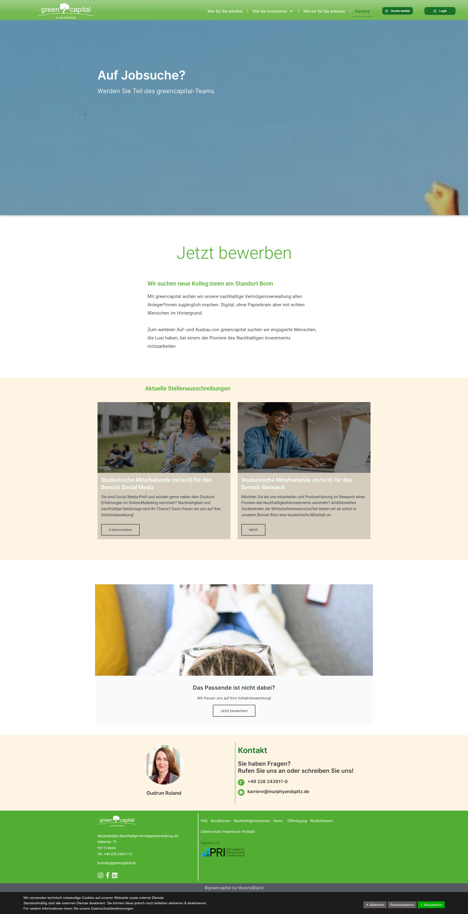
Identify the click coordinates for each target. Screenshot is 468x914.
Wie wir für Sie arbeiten (324, 11)
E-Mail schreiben (120, 530)
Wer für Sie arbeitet (225, 11)
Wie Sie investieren (270, 11)
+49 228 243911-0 (267, 781)
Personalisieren (402, 905)
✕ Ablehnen (375, 905)
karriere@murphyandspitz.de (278, 791)
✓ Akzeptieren (431, 905)
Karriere (362, 11)
